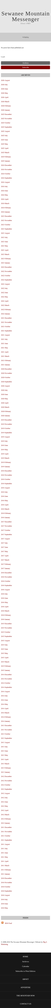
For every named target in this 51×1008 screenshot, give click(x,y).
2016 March (5, 611)
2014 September (6, 687)
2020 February (6, 411)
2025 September (6, 127)
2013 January (5, 772)
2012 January (5, 823)
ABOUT (25, 979)
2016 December (6, 572)
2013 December (6, 725)
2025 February (6, 156)
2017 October (5, 530)
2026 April (4, 97)
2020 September (6, 381)
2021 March (5, 356)
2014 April (4, 708)
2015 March (5, 662)
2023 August (5, 233)
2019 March (5, 458)
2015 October (5, 632)
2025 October (5, 123)
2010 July (4, 899)
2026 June (4, 89)
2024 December (6, 165)
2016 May (4, 602)
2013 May (4, 755)
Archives (25, 962)
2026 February (6, 106)
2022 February (6, 309)
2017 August (5, 538)
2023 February (6, 258)
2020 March (5, 407)
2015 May (4, 653)
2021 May (4, 347)
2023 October (5, 224)
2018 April (4, 505)
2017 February (6, 564)
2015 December (6, 623)
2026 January (5, 110)
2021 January (5, 364)
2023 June (4, 241)
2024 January (5, 212)
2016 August (5, 589)
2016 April (4, 606)
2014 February (6, 717)
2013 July (4, 746)
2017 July (4, 543)
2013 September (6, 738)
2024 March (5, 203)
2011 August (5, 844)
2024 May (4, 195)
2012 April (4, 810)
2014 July (4, 695)
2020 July (4, 390)
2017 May (4, 551)
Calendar (25, 966)
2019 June (4, 445)
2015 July (4, 645)
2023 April (4, 250)
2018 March (5, 509)
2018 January (5, 517)
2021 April (4, 352)
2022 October (5, 275)
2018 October (5, 479)
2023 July (4, 237)
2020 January (5, 415)
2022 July (4, 288)
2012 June (4, 802)
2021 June (4, 343)
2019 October (5, 428)
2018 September (6, 483)
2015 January (5, 670)
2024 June (4, 190)
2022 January (5, 314)
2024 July (4, 186)
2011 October (5, 836)
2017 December (6, 521)
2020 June (4, 394)
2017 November (6, 526)
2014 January (5, 721)
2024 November (6, 169)
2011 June (4, 853)
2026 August (5, 80)
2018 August (5, 488)
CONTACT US (25, 1004)
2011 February (6, 870)
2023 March (5, 254)
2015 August (5, 640)
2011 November (6, 831)
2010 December (6, 878)
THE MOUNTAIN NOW (25, 996)
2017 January (5, 568)
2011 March (5, 865)
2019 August (5, 437)
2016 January (5, 619)
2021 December (6, 318)
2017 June (4, 547)
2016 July (4, 594)
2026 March (5, 101)
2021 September (6, 330)
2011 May (4, 857)
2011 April (4, 861)
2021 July (4, 339)
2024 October (5, 173)
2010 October (5, 886)
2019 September (6, 432)
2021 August (5, 335)
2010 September (6, 891)
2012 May (4, 806)
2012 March (5, 814)
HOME (25, 957)
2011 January (5, 874)
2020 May (4, 398)
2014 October (5, 683)
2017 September (6, 534)
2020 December (6, 369)
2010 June (4, 903)
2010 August (5, 895)
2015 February (6, 666)
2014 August (5, 691)
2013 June (4, 751)
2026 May (4, 93)
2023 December (6, 216)
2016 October (5, 581)
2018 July (4, 492)
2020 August (5, 386)
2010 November (6, 882)
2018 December (6, 471)
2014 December (6, 674)
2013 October (5, 734)
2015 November (6, 628)
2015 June (4, 649)
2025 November (6, 118)
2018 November (6, 475)
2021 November (6, 322)
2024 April (4, 199)
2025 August (5, 131)
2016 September (6, 585)
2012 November (6, 780)
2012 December (6, 776)
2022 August (5, 284)
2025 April (4, 148)
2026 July (4, 84)
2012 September (6, 789)
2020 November (6, 373)
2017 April (4, 555)
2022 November (6, 271)
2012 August (5, 793)
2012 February (6, 819)
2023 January (5, 263)
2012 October (5, 785)
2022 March (5, 305)
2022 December (6, 267)
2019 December (6, 420)
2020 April (4, 403)
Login (3, 56)
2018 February (6, 513)
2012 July (4, 797)
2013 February (6, 768)
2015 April (4, 657)
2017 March (5, 560)
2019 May (4, 449)
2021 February (6, 360)
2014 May (4, 704)
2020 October (5, 377)
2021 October (5, 326)
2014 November (6, 679)
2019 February (6, 462)
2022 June (4, 292)
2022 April (4, 301)
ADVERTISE (25, 987)
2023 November (6, 220)
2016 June (4, 598)
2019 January (5, 466)
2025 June (4, 140)
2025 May (4, 144)
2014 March (5, 712)
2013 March (5, 763)
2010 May (4, 908)
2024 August (5, 182)
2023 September (6, 229)
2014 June (4, 700)
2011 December (6, 827)
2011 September (6, 840)
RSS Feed (8, 923)
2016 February (6, 615)
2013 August (5, 742)
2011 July (4, 848)
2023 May (4, 246)
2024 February (6, 207)
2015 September (6, 636)
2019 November (6, 424)
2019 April (4, 454)
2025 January (5, 161)
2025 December (6, 114)
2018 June (4, 496)
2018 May (4, 500)
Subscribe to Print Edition (25, 971)
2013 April (4, 759)
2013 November (6, 729)
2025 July (4, 135)
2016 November (6, 577)
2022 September (6, 280)
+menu (25, 37)
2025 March (5, 152)
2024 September (6, 178)
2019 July (4, 441)
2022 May (4, 297)
